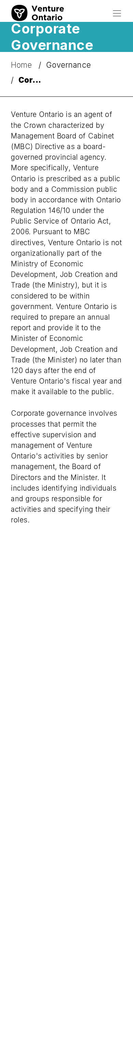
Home (22, 64)
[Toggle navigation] (117, 13)
